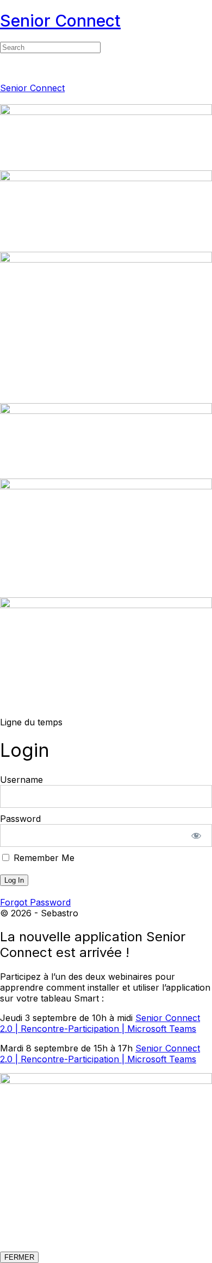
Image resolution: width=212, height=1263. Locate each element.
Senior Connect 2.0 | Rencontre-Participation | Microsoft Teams (100, 1023)
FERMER (19, 1257)
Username (21, 779)
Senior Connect (60, 20)
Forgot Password (35, 902)
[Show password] (196, 835)
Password (20, 818)
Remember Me (42, 857)
